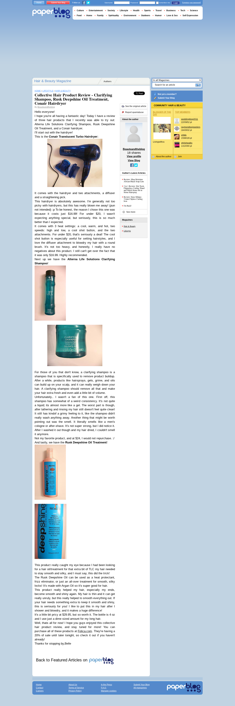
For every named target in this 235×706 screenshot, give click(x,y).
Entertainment (96, 10)
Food (79, 15)
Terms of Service (76, 688)
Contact (39, 688)
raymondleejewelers (190, 127)
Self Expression (190, 15)
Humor (158, 15)
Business (171, 10)
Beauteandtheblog (46, 107)
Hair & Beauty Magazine (52, 81)
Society (111, 10)
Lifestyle (127, 230)
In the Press (106, 684)
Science (194, 10)
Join (180, 156)
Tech (182, 10)
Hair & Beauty (130, 226)
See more (130, 212)
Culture (80, 10)
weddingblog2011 (189, 119)
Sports (147, 10)
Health (136, 10)
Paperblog (51, 13)
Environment (130, 15)
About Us (72, 684)
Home (38, 3)
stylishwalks (186, 143)
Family (100, 15)
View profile (134, 156)
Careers (40, 691)
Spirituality (113, 15)
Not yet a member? (167, 94)
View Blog (134, 160)
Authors (107, 81)
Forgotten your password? (191, 2)
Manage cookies (108, 691)
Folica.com (85, 631)
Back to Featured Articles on (62, 660)
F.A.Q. (103, 688)
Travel (159, 10)
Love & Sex (172, 15)
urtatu (183, 135)
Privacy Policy (75, 691)
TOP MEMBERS (182, 112)
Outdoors (145, 15)
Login (175, 3)
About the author (163, 156)
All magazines (140, 688)
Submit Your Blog (166, 98)
